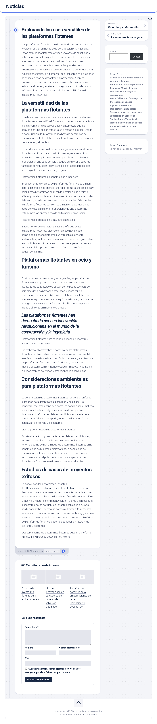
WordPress (78, 714)
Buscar (113, 51)
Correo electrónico (69, 647)
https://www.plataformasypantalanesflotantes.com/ (54, 488)
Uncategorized (52, 551)
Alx (95, 714)
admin (40, 551)
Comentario (31, 627)
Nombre (29, 647)
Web (27, 658)
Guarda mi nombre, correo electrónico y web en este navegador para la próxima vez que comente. (53, 671)
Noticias (15, 6)
